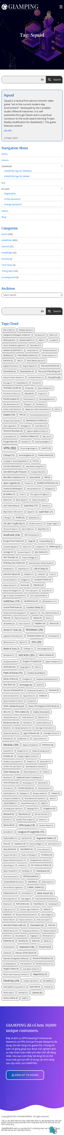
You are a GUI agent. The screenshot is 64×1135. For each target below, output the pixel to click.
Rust (48, 618)
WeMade (28, 574)
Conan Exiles (46, 541)
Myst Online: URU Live (13, 512)
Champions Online (30, 931)
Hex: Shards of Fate (50, 613)
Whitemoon (9, 642)
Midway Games (26, 330)
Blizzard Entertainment (26, 915)
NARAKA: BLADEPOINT (13, 350)
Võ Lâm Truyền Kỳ (14, 523)
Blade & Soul (11, 648)
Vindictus (46, 855)
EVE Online (22, 903)
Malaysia (24, 793)
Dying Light (25, 667)
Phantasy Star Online (14, 563)
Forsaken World (38, 472)
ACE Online (53, 844)
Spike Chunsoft (10, 871)
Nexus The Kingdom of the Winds (44, 706)
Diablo (9, 414)
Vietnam (26, 947)
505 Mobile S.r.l (49, 601)
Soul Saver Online (31, 969)
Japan (33, 613)
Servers (5, 160)
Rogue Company (30, 745)
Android (11, 535)
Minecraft (8, 825)
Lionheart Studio (35, 377)
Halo (38, 667)
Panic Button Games (27, 355)
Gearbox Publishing (12, 488)
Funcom (8, 738)
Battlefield (34, 518)
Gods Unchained (11, 696)
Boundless (21, 936)
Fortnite (8, 756)
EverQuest (43, 870)
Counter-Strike (34, 607)
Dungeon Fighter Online (28, 756)
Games (4, 210)
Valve (46, 909)
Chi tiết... (8, 130)
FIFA (22, 414)
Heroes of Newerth (13, 690)
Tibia (6, 618)
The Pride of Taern (11, 394)
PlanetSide (9, 371)
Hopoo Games (25, 920)
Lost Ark (31, 505)
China (8, 455)
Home (4, 153)
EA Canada (54, 636)
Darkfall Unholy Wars (47, 483)
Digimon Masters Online (37, 431)
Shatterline (23, 569)
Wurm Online (10, 998)
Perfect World (45, 455)
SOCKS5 (26, 655)
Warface (42, 717)
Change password (12, 204)
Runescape (28, 783)
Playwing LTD (33, 809)
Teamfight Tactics (51, 733)
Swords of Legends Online (15, 958)
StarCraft (35, 986)
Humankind (9, 947)
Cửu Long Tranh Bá (38, 596)
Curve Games (43, 849)
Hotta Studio (28, 717)
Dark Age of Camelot (44, 728)
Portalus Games (50, 350)
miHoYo (22, 865)
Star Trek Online (11, 505)
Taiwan (55, 793)
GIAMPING (6, 240)
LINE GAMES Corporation (14, 987)
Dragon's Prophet (32, 661)
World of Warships (12, 431)
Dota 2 (7, 500)
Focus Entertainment (39, 415)
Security (5, 258)
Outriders (8, 788)
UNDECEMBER (10, 803)
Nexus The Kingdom (12, 591)
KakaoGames (10, 893)
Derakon (26, 442)
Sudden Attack (46, 825)
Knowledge (6, 252)
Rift (47, 477)
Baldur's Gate (50, 931)
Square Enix (29, 696)
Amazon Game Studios (13, 377)
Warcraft (34, 477)
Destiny (23, 941)
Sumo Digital (47, 915)
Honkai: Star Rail (31, 981)
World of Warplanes (43, 958)
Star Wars (9, 684)
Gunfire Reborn (43, 723)
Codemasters (9, 436)
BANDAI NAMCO (27, 340)
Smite (43, 695)
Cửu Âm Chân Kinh (12, 466)
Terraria (36, 383)
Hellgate (25, 580)
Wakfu (47, 941)
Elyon (35, 941)
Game (4, 234)
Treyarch (42, 394)
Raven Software (45, 388)
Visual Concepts (39, 500)
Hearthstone (31, 601)
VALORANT (26, 849)
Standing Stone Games (36, 766)
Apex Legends (11, 483)
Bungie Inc (22, 751)
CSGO (7, 953)
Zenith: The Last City (12, 766)
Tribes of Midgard (30, 558)
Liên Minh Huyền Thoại (14, 471)
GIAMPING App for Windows (18, 170)
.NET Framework (31, 535)
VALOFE (7, 820)
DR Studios (48, 936)
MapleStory (40, 974)
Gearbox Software (29, 436)
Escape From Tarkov (13, 541)
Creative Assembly (36, 673)
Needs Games (44, 788)
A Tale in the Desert (12, 409)
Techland (40, 404)
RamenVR (43, 783)
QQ (57, 409)
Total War (38, 904)
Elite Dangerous (44, 649)
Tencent (53, 690)
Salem (40, 685)
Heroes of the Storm (25, 953)
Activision (19, 844)
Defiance (47, 744)
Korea (25, 585)
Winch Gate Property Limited (16, 974)
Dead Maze (22, 383)
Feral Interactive (11, 877)
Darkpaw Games (10, 662)
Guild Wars (46, 511)
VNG (20, 361)
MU (6, 711)
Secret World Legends (13, 887)
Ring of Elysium (30, 366)
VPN (9, 448)
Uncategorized (8, 277)
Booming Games (46, 399)
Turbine (48, 987)
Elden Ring (8, 865)
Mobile (10, 745)
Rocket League (11, 399)
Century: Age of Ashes (29, 909)
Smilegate (26, 426)
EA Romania (29, 399)
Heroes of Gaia (10, 529)
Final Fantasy (11, 771)
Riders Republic (31, 772)
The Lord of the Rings (49, 371)
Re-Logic (7, 383)
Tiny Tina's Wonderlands (45, 899)
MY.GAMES (48, 981)
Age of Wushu (31, 733)
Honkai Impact (49, 355)
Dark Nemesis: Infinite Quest (41, 563)
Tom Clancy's (32, 591)
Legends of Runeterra (13, 636)
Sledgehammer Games (40, 860)
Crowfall (53, 340)
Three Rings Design (29, 448)
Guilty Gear (32, 350)
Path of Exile (12, 673)
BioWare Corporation (12, 762)
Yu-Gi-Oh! (46, 591)
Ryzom (23, 642)
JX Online (9, 494)
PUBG (20, 517)
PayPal (7, 914)
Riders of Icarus (22, 618)
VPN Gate (27, 825)
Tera (6, 844)
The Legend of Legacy (39, 494)
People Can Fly (10, 855)
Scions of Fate (24, 552)
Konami (31, 701)
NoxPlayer (27, 871)
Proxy (29, 388)
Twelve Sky (8, 993)
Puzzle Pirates (10, 580)
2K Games (9, 623)
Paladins (40, 623)
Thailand (31, 762)
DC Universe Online (41, 865)
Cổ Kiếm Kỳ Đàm (26, 788)
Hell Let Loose (43, 920)
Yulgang (34, 936)
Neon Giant (24, 624)
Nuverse (7, 777)
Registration (10, 193)
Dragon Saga (52, 523)
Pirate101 (8, 751)
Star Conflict (27, 529)
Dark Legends (9, 426)
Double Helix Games (12, 421)
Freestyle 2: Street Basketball (15, 461)
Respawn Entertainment (47, 679)
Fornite (29, 483)
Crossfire (54, 377)
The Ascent (40, 335)
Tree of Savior (10, 782)
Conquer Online (42, 579)
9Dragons (50, 489)
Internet (5, 246)
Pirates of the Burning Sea (14, 613)
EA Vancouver (35, 523)
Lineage (8, 552)
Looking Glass (9, 964)
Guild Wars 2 (41, 426)
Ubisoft (29, 393)
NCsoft (7, 728)
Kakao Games (9, 585)
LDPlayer (28, 649)
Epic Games (41, 552)
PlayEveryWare (10, 838)
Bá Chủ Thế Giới (42, 814)
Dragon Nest (10, 441)
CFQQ (46, 772)
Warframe (9, 666)
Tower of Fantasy (29, 855)
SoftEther (11, 601)
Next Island (35, 345)
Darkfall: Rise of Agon (25, 820)
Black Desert (45, 893)
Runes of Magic (37, 844)
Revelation (8, 655)
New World (9, 849)
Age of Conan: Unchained (14, 596)
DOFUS (7, 936)
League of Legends (31, 831)
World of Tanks (12, 629)
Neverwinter (27, 371)
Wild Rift (32, 882)
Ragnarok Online (46, 838)
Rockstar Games (35, 636)
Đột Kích (8, 360)
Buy (3, 182)
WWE (25, 998)
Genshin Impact (11, 574)
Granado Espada (10, 547)
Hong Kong (45, 947)
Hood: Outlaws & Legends (14, 345)
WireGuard (9, 340)
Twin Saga (26, 899)
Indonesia (53, 904)
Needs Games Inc (23, 728)
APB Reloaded (30, 876)
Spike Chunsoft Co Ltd (13, 701)
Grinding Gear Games (12, 809)
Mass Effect (43, 529)
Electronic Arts (11, 722)
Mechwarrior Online (36, 420)
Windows (34, 629)
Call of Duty (41, 568)
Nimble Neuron (10, 931)
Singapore (49, 808)
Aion (51, 925)
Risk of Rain (9, 330)
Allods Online (10, 679)
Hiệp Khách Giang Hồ (35, 466)
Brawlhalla (8, 569)
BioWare (8, 355)
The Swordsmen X (11, 404)
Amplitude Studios (36, 690)
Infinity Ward (9, 793)
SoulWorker (23, 739)
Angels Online (10, 968)
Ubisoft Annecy (10, 717)
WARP (44, 803)
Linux (41, 574)
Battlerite (8, 941)
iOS (36, 642)
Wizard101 (45, 762)
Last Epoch (26, 838)
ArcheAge (26, 684)
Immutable (27, 893)
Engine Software (53, 662)
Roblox (43, 820)
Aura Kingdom (26, 455)
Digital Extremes (10, 366)
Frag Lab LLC (9, 909)
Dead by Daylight (42, 442)
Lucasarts (40, 547)
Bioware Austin (40, 793)
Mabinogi (54, 546)
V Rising (7, 518)
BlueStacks (24, 814)
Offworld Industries (40, 751)
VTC (36, 461)
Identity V (23, 993)
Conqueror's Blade (11, 798)
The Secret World (50, 365)
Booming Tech (10, 899)
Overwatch (37, 925)
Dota (23, 494)
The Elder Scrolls (12, 388)
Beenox (7, 904)
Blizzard (8, 814)
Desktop (11, 980)
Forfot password (12, 199)
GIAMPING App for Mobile (16, 176)
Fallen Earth (47, 882)
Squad (9, 95)
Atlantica (38, 585)
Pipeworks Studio (11, 733)
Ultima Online (39, 739)
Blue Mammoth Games (35, 798)
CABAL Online (35, 887)
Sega (31, 541)
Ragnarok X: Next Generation (37, 409)
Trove (52, 574)
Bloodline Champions (14, 477)
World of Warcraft (14, 925)
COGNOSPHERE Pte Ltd (13, 882)
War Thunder (10, 557)
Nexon (54, 623)
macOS (46, 448)
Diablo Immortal (41, 712)
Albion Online (46, 655)
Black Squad (22, 500)
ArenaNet (8, 832)
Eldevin (46, 506)
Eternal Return (34, 489)
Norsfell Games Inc (44, 964)
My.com (47, 436)
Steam (37, 618)
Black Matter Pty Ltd (36, 361)
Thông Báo (6, 271)
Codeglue (27, 679)
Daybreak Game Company (29, 777)
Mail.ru (53, 335)
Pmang (27, 404)
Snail (53, 798)
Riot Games (26, 964)
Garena (37, 992)
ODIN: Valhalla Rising (13, 706)
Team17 (27, 547)
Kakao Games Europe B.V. (14, 860)
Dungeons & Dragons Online (16, 335)
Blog (3, 217)
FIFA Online (22, 711)
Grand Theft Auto (12, 607)
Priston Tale (9, 920)
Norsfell (27, 723)
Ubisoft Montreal (28, 803)
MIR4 (42, 340)
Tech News (6, 264)
